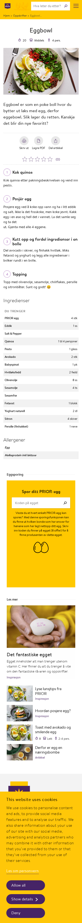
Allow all (18, 885)
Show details (22, 899)
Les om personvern (22, 870)
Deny (15, 912)
